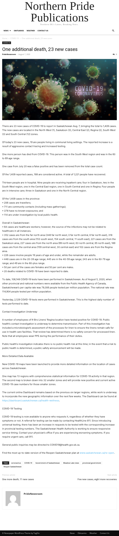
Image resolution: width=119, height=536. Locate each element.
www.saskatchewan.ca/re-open (97, 452)
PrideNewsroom (9, 54)
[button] (113, 30)
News (6, 30)
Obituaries (19, 30)
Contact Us (42, 30)
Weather (31, 30)
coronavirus (16, 463)
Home (4, 38)
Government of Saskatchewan (47, 463)
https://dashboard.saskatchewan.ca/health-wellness (30, 400)
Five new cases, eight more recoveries (97, 479)
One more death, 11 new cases (18, 479)
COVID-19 (14, 38)
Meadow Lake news (71, 463)
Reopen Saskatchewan (13, 466)
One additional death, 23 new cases (40, 49)
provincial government (91, 463)
